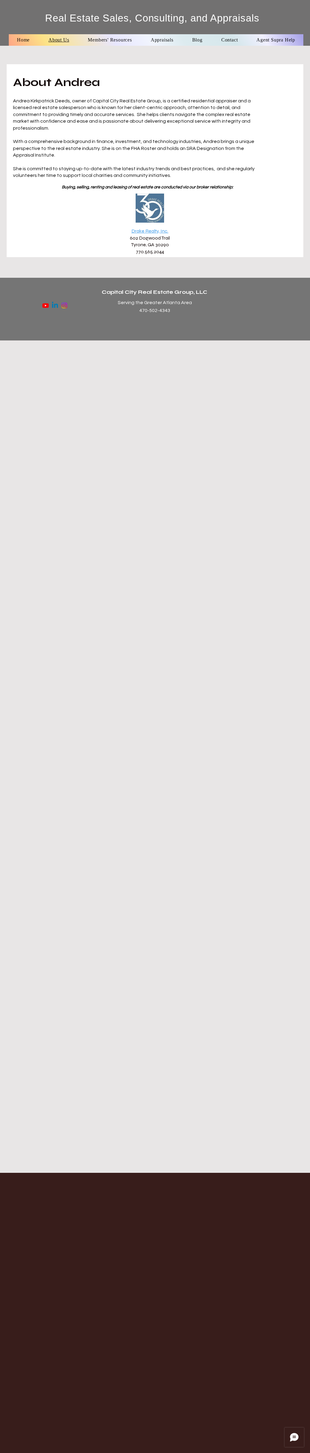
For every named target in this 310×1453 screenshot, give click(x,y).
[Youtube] (45, 305)
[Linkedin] (55, 305)
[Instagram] (64, 305)
